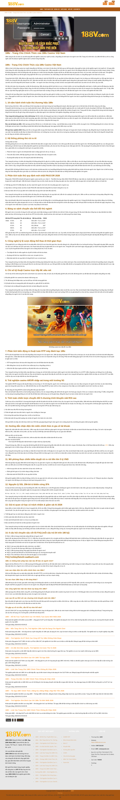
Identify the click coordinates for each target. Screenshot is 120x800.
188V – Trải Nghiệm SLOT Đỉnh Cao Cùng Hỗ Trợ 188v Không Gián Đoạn (33, 638)
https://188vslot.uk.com (98, 742)
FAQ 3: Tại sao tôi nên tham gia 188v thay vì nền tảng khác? (24, 548)
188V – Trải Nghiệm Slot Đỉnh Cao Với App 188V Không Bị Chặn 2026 (47, 778)
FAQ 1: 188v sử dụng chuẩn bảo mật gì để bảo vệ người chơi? (25, 536)
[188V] (16, 3)
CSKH (65, 753)
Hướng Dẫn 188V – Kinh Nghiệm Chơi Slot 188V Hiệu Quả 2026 (47, 772)
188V (106, 445)
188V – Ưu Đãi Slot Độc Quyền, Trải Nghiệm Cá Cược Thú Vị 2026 (30, 648)
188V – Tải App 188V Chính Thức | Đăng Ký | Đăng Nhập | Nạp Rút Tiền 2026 (34, 691)
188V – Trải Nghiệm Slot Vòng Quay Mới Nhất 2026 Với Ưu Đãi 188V (47, 775)
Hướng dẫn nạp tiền (69, 749)
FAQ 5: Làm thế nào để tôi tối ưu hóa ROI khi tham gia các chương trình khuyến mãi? (31, 552)
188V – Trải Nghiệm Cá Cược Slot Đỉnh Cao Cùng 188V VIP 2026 (47, 781)
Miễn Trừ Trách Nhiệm (69, 759)
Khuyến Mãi (66, 746)
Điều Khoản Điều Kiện (69, 740)
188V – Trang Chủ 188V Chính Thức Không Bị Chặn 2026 (47, 769)
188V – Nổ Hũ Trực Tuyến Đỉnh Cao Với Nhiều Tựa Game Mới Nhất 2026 (33, 617)
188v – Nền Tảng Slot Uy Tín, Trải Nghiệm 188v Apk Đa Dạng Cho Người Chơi (35, 628)
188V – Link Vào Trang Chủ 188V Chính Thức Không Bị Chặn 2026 (30, 669)
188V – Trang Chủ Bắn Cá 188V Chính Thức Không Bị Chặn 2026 (30, 679)
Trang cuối (20, 720)
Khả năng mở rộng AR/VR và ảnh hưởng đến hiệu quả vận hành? (26, 390)
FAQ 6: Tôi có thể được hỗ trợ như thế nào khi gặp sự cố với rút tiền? (27, 554)
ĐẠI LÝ (65, 743)
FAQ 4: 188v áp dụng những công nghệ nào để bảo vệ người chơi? (26, 550)
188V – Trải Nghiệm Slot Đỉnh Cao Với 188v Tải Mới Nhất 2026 (29, 700)
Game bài (66, 762)
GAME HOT (66, 737)
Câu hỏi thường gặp (69, 756)
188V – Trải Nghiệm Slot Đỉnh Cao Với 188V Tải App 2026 (27, 657)
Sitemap (60, 793)
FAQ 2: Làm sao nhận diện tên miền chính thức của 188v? (23, 546)
